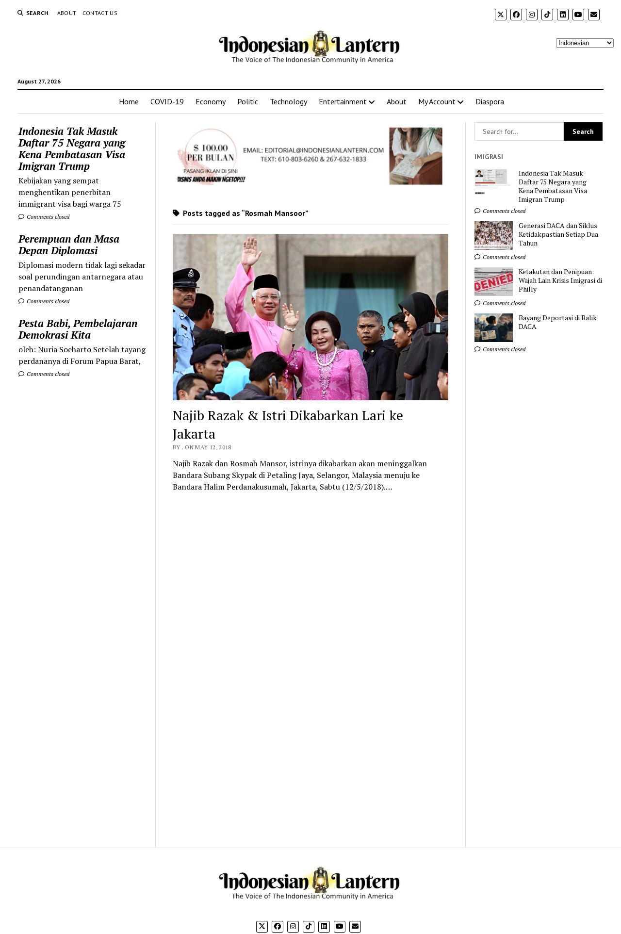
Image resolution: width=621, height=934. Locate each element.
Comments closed (47, 216)
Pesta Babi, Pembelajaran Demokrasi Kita (77, 329)
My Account (437, 101)
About (67, 12)
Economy (211, 101)
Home (129, 101)
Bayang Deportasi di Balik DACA (558, 322)
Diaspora (489, 101)
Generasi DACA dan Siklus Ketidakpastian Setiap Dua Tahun (558, 234)
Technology (288, 101)
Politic (247, 101)
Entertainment (343, 101)
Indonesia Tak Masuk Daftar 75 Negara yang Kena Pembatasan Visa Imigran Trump (71, 148)
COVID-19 (167, 101)
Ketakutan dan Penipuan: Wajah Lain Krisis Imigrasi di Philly (560, 280)
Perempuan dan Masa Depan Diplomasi (68, 244)
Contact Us (100, 12)
